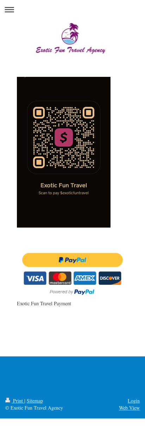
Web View (129, 407)
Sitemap (35, 400)
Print (18, 400)
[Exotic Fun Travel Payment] (72, 274)
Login (134, 400)
